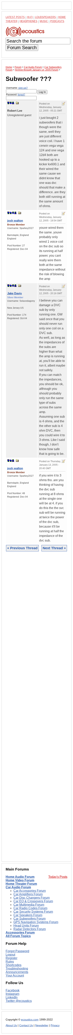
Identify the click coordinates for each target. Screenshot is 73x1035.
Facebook (12, 990)
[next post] (11, 103)
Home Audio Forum (20, 876)
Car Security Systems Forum (33, 911)
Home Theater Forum (21, 883)
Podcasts (57, 21)
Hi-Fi (30, 17)
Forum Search (22, 47)
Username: (17, 88)
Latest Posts (15, 17)
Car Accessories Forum (29, 890)
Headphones (28, 21)
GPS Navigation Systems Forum (35, 922)
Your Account (15, 975)
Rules (10, 961)
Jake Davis (14, 293)
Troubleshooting (17, 968)
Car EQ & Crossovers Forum (33, 901)
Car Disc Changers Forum (31, 897)
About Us (11, 1025)
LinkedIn (12, 997)
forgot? (21, 94)
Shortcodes (13, 965)
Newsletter (41, 1025)
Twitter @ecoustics (19, 1000)
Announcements (17, 972)
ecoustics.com (30, 1019)
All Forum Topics (18, 936)
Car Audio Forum (18, 887)
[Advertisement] (36, 709)
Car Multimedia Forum (28, 904)
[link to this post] (17, 103)
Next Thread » (54, 548)
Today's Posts (57, 876)
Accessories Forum (20, 932)
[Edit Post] (63, 103)
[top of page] (8, 103)
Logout (10, 954)
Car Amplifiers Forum (28, 894)
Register (11, 958)
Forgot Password (17, 951)
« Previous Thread (22, 548)
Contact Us (26, 1025)
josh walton (15, 220)
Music (44, 21)
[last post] (13, 103)
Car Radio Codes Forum (30, 908)
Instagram (12, 994)
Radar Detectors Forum (29, 929)
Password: (15, 94)
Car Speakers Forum (27, 915)
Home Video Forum (20, 880)
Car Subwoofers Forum (29, 918)
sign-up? (23, 88)
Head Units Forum (26, 925)
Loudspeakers (45, 17)
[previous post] (11, 213)
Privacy (55, 1025)
